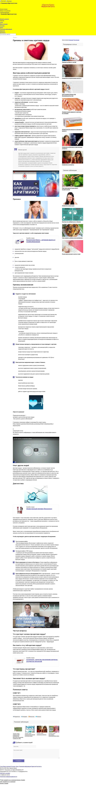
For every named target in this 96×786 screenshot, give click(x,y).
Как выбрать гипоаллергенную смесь (54, 735)
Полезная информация (25, 766)
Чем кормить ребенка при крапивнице (72, 238)
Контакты (39, 766)
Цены (17, 766)
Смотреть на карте (5, 773)
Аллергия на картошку (68, 205)
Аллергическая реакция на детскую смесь (30, 735)
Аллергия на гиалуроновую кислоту (71, 78)
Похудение (76, 40)
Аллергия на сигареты (41, 734)
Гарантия (33, 766)
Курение (71, 40)
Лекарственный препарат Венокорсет (39, 509)
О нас (1, 766)
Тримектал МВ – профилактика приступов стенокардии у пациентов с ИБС (18, 736)
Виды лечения (7, 766)
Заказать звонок (4, 19)
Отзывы (13, 766)
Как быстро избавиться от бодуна (71, 222)
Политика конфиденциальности (8, 776)
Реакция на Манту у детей (69, 62)
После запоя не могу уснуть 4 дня (71, 254)
